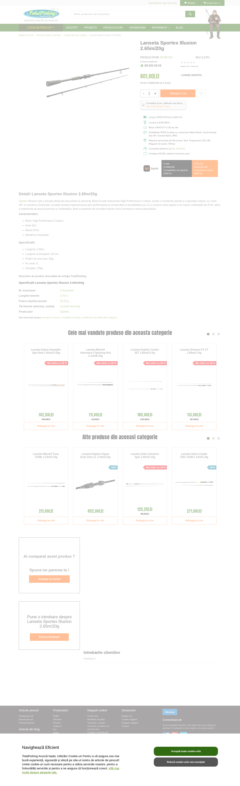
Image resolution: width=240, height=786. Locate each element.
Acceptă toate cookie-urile (186, 751)
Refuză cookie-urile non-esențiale (186, 762)
